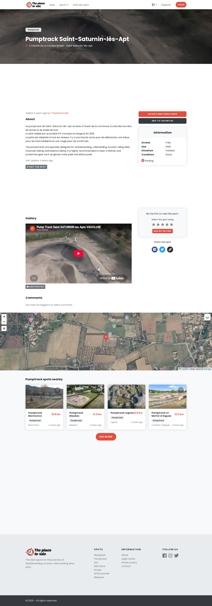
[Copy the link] (170, 249)
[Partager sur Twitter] (162, 249)
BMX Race (99, 566)
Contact (126, 566)
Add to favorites (162, 121)
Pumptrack (100, 558)
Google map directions (162, 114)
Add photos (36, 286)
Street (97, 570)
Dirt (96, 562)
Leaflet (184, 369)
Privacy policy (129, 562)
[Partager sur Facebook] (154, 249)
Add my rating (162, 231)
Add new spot (81, 5)
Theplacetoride (60, 113)
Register (166, 5)
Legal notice (128, 558)
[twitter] (176, 556)
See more (106, 436)
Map (52, 5)
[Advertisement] (106, 87)
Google (207, 369)
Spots (62, 5)
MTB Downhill (101, 573)
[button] (106, 338)
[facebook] (165, 556)
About (124, 555)
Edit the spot (37, 167)
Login (181, 4)
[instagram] (170, 556)
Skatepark (100, 555)
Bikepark (99, 577)
